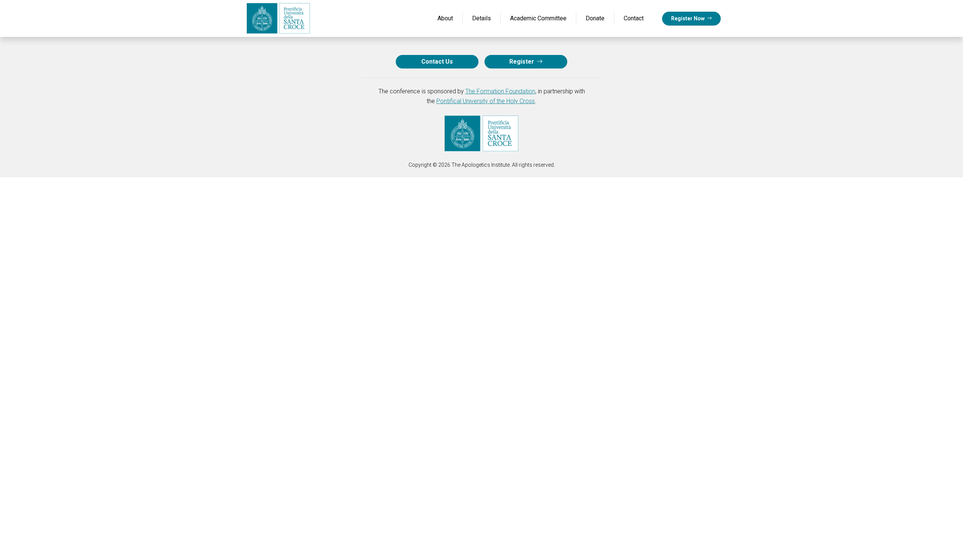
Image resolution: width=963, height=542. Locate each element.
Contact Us (437, 61)
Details (481, 18)
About (445, 18)
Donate (595, 18)
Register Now (688, 18)
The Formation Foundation (500, 91)
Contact (634, 18)
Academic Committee (538, 18)
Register (522, 61)
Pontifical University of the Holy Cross (485, 101)
